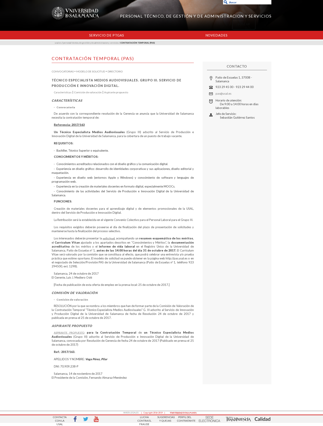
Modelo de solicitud (90, 71)
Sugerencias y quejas (165, 418)
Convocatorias (63, 71)
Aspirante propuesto (116, 92)
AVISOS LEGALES (130, 412)
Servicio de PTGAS (106, 35)
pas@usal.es (223, 93)
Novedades (216, 35)
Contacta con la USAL (60, 419)
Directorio (115, 71)
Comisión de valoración (88, 92)
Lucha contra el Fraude (144, 419)
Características (63, 92)
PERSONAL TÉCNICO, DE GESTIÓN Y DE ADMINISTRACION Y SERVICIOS (195, 16)
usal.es (58, 43)
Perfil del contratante (185, 418)
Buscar (211, 21)
